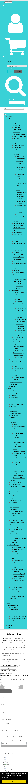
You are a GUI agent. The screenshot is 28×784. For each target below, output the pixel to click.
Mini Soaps (16, 138)
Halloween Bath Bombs (19, 451)
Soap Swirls (16, 149)
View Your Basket (6, 665)
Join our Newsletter (6, 716)
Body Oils (15, 241)
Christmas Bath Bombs (19, 431)
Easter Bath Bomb (20, 172)
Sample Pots (13, 384)
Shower (12, 120)
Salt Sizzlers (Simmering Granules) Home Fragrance (19, 266)
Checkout (18, 71)
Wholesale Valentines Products (18, 618)
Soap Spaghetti (17, 147)
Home (11, 248)
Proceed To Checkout (17, 665)
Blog (2, 712)
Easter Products (17, 366)
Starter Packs (16, 288)
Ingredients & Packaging (16, 290)
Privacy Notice (5, 723)
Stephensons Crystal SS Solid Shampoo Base (20, 326)
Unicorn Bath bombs (21, 214)
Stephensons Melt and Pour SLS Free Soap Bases (21, 333)
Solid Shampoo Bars (18, 129)
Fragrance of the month (16, 382)
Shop (8, 118)
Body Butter (16, 239)
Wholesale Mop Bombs (19, 272)
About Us (3, 697)
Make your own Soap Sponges (17, 591)
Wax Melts (16, 270)
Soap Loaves (16, 127)
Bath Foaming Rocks (18, 223)
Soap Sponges (17, 123)
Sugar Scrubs (16, 132)
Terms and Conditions (6, 719)
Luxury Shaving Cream (19, 243)
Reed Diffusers (17, 259)
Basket (11, 71)
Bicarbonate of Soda (21, 297)
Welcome (9, 116)
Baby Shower (16, 364)
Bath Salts (15, 221)
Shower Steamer (17, 140)
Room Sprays (16, 261)
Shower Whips (17, 125)
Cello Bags (19, 357)
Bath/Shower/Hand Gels (19, 134)
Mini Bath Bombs (17, 232)
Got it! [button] (14, 781)
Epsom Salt (19, 301)
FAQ (2, 708)
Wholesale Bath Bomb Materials (18, 547)
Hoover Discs (16, 252)
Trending (12, 386)
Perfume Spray (17, 245)
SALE (11, 359)
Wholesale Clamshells (18, 350)
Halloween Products (18, 368)
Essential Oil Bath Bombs (19, 440)
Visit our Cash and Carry (7, 704)
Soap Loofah (16, 143)
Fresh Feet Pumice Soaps (19, 136)
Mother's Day (16, 370)
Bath (11, 152)
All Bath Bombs (20, 156)
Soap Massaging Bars (18, 145)
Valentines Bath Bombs (19, 478)
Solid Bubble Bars (17, 234)
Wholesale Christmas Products (18, 616)
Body (11, 236)
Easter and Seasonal (15, 361)
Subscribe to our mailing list (14, 740)
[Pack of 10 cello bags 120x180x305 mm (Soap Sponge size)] (14, 677)
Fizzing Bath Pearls (18, 225)
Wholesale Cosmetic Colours (17, 585)
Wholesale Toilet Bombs (19, 274)
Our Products (4, 701)
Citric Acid (18, 299)
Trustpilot (3, 750)
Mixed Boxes (13, 277)
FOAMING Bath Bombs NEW (17, 486)
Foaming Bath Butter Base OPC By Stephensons (21, 310)
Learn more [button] (5, 777)
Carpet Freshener (17, 250)
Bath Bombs (16, 154)
